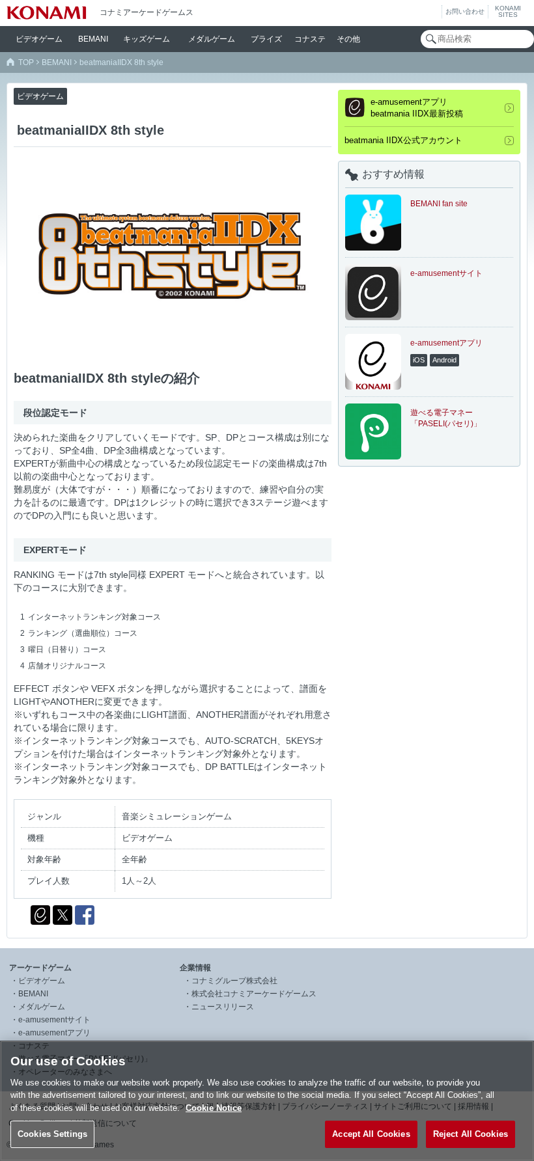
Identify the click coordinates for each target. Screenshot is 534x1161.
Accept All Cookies (371, 1134)
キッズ (146, 39)
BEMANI (93, 39)
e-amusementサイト (54, 1019)
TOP (26, 62)
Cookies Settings (52, 1134)
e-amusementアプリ (54, 1032)
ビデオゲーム (41, 980)
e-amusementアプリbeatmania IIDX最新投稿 (417, 107)
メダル (211, 39)
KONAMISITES (508, 11)
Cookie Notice (214, 1108)
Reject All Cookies (470, 1134)
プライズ (266, 39)
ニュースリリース (222, 1006)
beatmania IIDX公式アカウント (403, 140)
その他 (348, 39)
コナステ (310, 39)
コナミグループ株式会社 (234, 980)
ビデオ (39, 39)
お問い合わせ (465, 11)
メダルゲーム (41, 1006)
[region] (267, 1101)
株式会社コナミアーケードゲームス (253, 993)
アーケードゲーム (40, 967)
